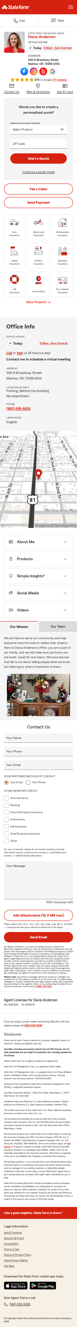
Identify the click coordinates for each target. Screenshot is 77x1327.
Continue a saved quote (39, 172)
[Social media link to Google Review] (53, 71)
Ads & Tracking (13, 1232)
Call (9, 353)
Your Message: (16, 866)
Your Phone (14, 751)
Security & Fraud (14, 1238)
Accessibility (11, 1243)
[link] (19, 7)
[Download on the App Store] (16, 1286)
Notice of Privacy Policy (17, 1255)
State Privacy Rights (16, 1260)
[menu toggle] (70, 7)
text (20, 353)
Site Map (9, 1266)
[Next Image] (63, 695)
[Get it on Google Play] (43, 1286)
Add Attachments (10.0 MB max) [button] (38, 915)
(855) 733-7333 (44, 986)
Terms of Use (11, 1249)
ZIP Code (19, 143)
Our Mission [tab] (19, 626)
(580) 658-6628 (18, 408)
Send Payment (38, 202)
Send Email (38, 937)
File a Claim (38, 189)
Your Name (13, 738)
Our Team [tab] (58, 626)
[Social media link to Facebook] (24, 71)
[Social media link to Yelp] (43, 71)
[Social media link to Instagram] (34, 71)
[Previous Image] (14, 695)
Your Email (13, 765)
